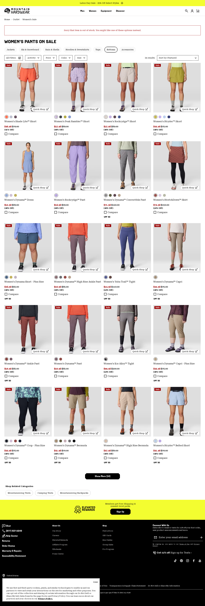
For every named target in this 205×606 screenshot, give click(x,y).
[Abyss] (20, 441)
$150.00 (165, 205)
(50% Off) (158, 208)
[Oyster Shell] (127, 87)
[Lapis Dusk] (169, 117)
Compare (13, 134)
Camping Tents (45, 493)
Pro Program (108, 549)
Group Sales (107, 545)
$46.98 (8, 126)
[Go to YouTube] (200, 562)
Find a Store (107, 531)
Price (48, 58)
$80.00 (114, 450)
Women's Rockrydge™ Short (120, 121)
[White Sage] (164, 195)
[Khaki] (119, 195)
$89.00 (65, 126)
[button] (177, 58)
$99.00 (65, 205)
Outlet (16, 19)
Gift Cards (106, 535)
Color (64, 58)
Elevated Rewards (60, 540)
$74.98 (157, 205)
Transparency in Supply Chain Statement (127, 586)
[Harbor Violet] (110, 117)
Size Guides (107, 540)
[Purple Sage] (115, 117)
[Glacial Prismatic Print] (11, 117)
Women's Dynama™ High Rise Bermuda (126, 445)
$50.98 (58, 287)
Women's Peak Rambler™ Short (72, 121)
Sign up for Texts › (172, 552)
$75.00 (164, 126)
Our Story (56, 531)
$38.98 (8, 287)
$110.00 (115, 287)
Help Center (12, 536)
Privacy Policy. (45, 599)
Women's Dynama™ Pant (68, 363)
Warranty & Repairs (11, 551)
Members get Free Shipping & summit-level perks (120, 505)
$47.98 (107, 450)
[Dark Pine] (110, 195)
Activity (31, 58)
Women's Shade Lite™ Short (20, 121)
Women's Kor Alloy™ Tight (119, 363)
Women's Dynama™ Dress (19, 200)
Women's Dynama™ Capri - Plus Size (174, 363)
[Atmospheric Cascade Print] (77, 87)
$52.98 (58, 126)
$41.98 (58, 450)
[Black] (28, 412)
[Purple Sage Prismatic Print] (15, 117)
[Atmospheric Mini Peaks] (15, 277)
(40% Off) (59, 130)
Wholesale (56, 549)
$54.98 (107, 287)
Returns (6, 541)
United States (13, 576)
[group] (120, 505)
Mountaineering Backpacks (74, 493)
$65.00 (15, 287)
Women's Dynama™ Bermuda (70, 445)
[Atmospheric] (11, 195)
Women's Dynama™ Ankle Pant (21, 363)
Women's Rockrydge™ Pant (69, 200)
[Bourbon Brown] (177, 166)
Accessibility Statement (14, 556)
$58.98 (58, 205)
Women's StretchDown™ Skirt (170, 200)
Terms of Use (184, 544)
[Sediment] (127, 166)
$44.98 (157, 126)
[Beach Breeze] (164, 117)
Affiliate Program (59, 545)
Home (7, 19)
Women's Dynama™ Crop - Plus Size (24, 445)
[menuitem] (82, 11)
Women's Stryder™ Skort (167, 121)
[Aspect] (28, 87)
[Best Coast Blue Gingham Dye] (119, 117)
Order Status (8, 546)
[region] (51, 590)
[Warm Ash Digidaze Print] (110, 277)
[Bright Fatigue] (65, 117)
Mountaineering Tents (19, 493)
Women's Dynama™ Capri (167, 281)
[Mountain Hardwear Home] (17, 11)
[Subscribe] (201, 537)
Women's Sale (29, 19)
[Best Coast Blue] (70, 117)
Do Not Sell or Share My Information (164, 586)
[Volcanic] (61, 117)
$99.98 (107, 368)
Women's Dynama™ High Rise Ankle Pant (77, 281)
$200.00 (115, 368)
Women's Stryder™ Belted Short (171, 445)
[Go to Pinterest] (181, 562)
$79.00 (15, 126)
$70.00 (65, 450)
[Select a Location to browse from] (3, 575)
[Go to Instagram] (187, 562)
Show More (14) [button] (102, 476)
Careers (55, 535)
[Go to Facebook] (194, 562)
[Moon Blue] (28, 248)
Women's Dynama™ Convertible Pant (125, 200)
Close (95, 582)
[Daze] (65, 441)
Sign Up (120, 511)
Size (79, 58)
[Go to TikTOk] (175, 562)
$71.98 (107, 205)
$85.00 (65, 287)
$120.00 (115, 205)
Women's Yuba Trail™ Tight (119, 281)
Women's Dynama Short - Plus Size (24, 281)
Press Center (58, 554)
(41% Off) (9, 130)
